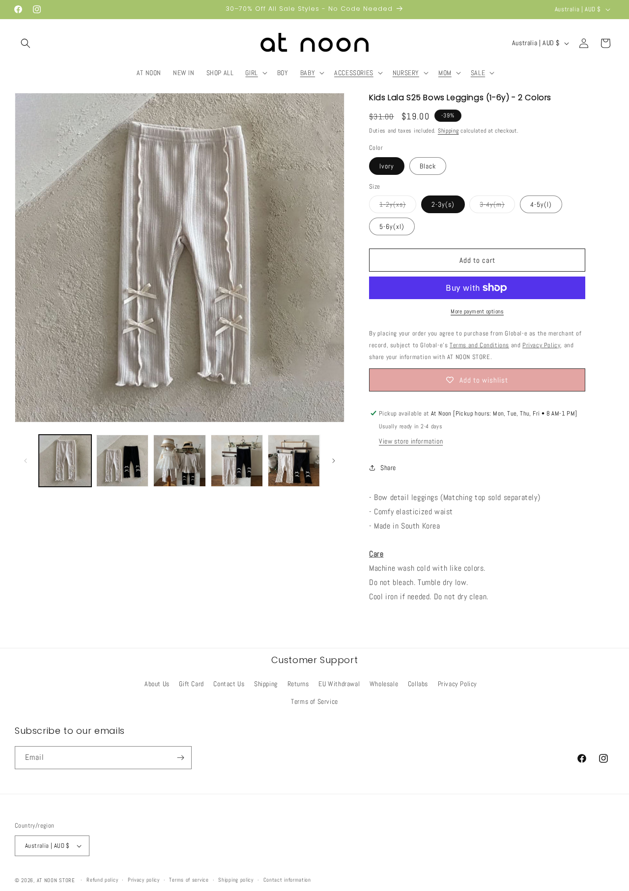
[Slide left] (25, 461)
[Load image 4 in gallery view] (237, 461)
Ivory (386, 166)
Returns (298, 683)
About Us (157, 683)
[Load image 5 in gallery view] (294, 461)
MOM (445, 72)
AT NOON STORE (56, 880)
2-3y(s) (443, 204)
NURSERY (406, 72)
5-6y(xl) (391, 226)
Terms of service (188, 879)
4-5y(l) (541, 204)
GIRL (251, 72)
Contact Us (228, 683)
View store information (411, 441)
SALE (478, 72)
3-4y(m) (497, 206)
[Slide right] (333, 461)
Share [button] (388, 467)
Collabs (418, 683)
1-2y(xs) (397, 206)
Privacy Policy (457, 683)
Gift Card (191, 683)
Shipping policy (236, 879)
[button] (25, 43)
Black (428, 166)
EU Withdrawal (339, 683)
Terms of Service (314, 701)
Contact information (287, 879)
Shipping (448, 131)
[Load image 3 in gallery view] (179, 461)
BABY (307, 72)
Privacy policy (144, 879)
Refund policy (102, 879)
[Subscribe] (180, 757)
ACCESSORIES (353, 72)
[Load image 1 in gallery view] (65, 461)
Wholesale (384, 683)
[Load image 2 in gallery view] (122, 461)
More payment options (477, 311)
